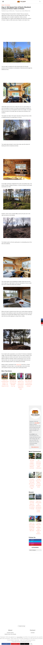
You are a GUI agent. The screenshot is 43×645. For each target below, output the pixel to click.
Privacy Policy (10, 632)
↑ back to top (21, 626)
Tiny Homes (7, 4)
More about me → (35, 447)
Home (3, 4)
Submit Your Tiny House (10, 634)
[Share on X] (42, 321)
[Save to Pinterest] (42, 323)
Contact (33, 632)
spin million (36, 422)
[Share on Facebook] (42, 319)
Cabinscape (18, 364)
